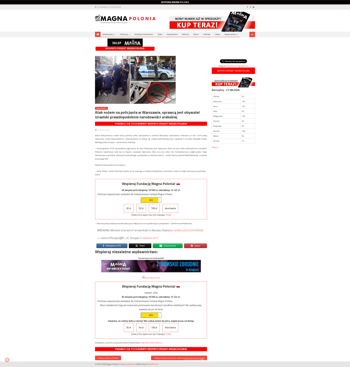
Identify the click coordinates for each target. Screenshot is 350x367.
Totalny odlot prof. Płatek (109, 358)
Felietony (124, 34)
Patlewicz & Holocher (144, 34)
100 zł (154, 208)
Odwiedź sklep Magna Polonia (125, 43)
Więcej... (215, 147)
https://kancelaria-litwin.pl (151, 342)
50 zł (141, 208)
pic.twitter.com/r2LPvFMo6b (186, 230)
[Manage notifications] (7, 360)
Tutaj (168, 215)
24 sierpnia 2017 (148, 238)
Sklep (217, 34)
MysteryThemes (152, 364)
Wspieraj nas (230, 34)
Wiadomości (108, 34)
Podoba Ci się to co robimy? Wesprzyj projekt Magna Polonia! (151, 123)
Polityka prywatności (127, 364)
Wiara (196, 34)
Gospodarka (172, 34)
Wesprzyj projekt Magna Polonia (125, 48)
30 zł (128, 208)
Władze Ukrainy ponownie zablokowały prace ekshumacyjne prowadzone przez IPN (180, 358)
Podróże (206, 34)
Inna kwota (170, 208)
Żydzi (160, 34)
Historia (185, 34)
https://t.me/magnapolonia (237, 65)
